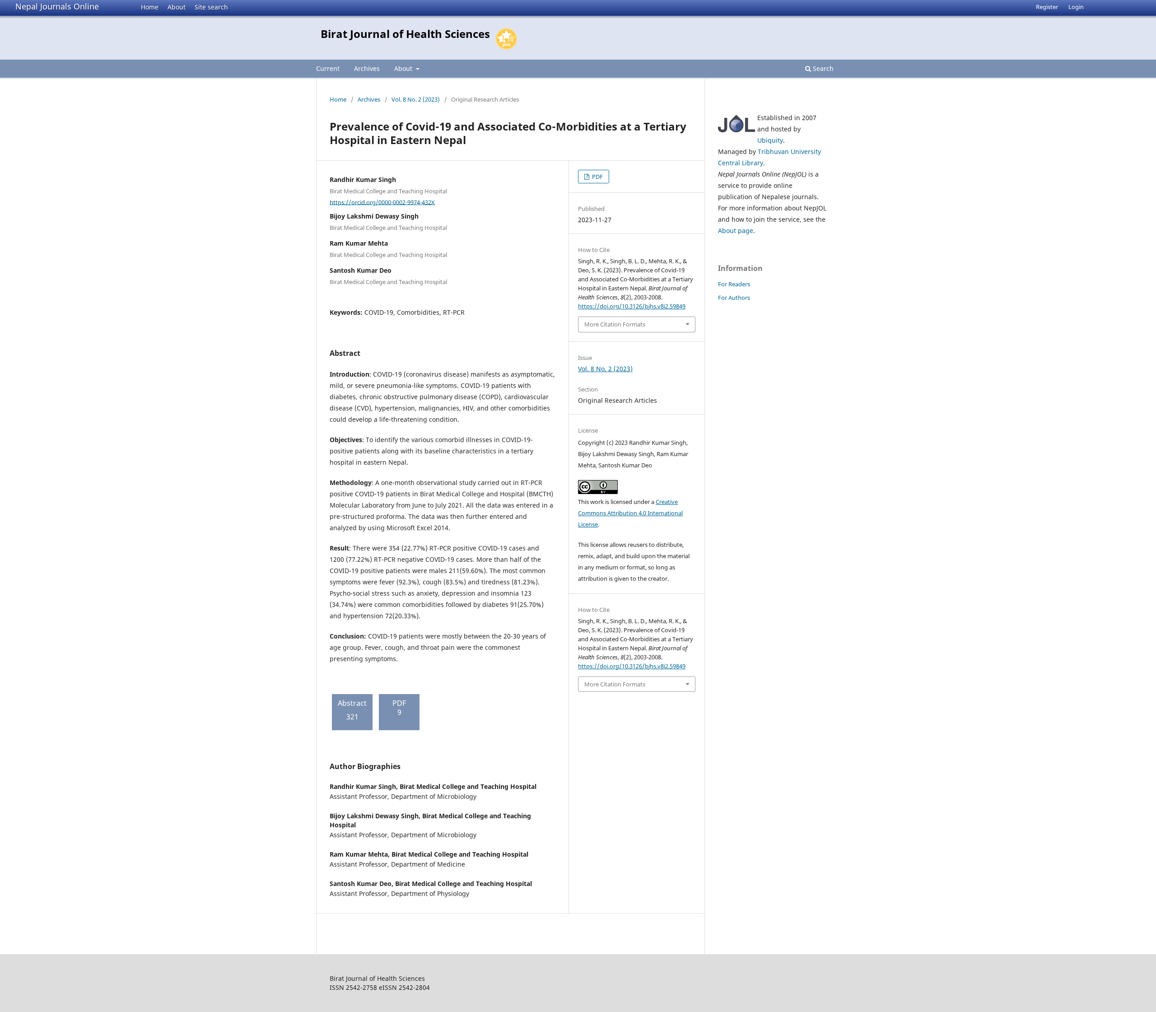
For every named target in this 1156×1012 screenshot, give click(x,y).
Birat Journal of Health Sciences (405, 33)
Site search (211, 7)
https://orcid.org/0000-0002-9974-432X (382, 202)
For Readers (734, 284)
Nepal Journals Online (57, 6)
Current (328, 68)
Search (822, 68)
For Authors (734, 298)
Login (1076, 7)
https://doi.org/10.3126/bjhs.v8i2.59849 (631, 306)
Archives (367, 68)
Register (1047, 7)
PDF (597, 177)
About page (735, 230)
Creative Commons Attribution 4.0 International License (630, 513)
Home (149, 7)
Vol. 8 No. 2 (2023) (416, 99)
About (177, 7)
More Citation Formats (614, 324)
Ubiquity (770, 140)
